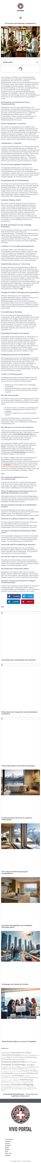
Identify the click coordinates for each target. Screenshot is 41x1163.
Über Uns (8, 1153)
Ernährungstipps (32, 1062)
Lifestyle (8, 1145)
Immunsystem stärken (9, 1069)
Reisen (7, 1149)
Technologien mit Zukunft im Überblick (15, 984)
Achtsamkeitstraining (10, 1055)
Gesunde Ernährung (13, 1064)
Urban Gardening (13, 1088)
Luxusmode (7, 1073)
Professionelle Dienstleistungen (13, 1094)
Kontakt (8, 1155)
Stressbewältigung (22, 1084)
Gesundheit (30, 1065)
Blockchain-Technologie (28, 1055)
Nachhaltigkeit (18, 1075)
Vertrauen (6, 465)
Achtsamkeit (5, 1053)
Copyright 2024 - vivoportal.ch (20, 1161)
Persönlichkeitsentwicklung (8, 1077)
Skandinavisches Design (15, 1082)
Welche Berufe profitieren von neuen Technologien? (19, 1041)
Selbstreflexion (5, 1082)
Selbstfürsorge (26, 1079)
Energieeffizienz (20, 1059)
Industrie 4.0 (22, 1069)
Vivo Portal (9, 1139)
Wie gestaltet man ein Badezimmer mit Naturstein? (19, 660)
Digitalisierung (31, 1057)
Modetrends (32, 1073)
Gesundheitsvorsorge (20, 1067)
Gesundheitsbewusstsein (7, 1067)
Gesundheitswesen (33, 1067)
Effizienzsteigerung (8, 1059)
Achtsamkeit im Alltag (21, 1052)
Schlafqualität (15, 1080)
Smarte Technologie (27, 1082)
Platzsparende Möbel (20, 1077)
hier (21, 288)
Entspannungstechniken (14, 1061)
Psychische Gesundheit (6, 1080)
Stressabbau (5, 1085)
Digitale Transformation (16, 1057)
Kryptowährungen (16, 1071)
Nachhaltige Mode (6, 1075)
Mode (7, 1147)
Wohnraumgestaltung (24, 1088)
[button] (20, 17)
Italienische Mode (31, 1069)
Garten (7, 1143)
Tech (6, 1151)
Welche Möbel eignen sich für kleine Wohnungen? (18, 766)
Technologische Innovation (20, 1087)
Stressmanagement (7, 1087)
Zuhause (8, 1141)
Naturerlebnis (27, 1075)
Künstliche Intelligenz (29, 1071)
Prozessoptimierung (32, 1077)
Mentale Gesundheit (19, 1073)
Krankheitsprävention (6, 1071)
